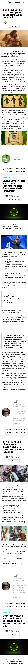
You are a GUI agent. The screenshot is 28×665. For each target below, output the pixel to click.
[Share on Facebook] (9, 26)
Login (2, 170)
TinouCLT (12, 21)
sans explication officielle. (8, 555)
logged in (11, 171)
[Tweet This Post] (12, 26)
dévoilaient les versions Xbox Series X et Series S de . (12, 487)
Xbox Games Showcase (12, 659)
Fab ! (12, 195)
